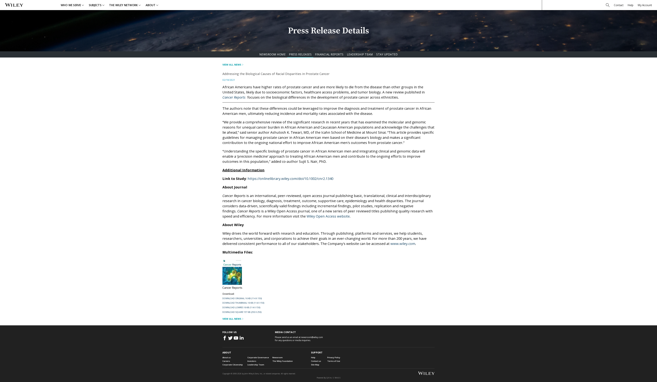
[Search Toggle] (608, 5)
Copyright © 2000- (231, 373)
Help (630, 5)
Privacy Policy (333, 357)
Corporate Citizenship (232, 364)
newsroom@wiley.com (312, 337)
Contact (618, 5)
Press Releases (300, 54)
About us (226, 357)
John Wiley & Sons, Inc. (253, 373)
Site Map (315, 364)
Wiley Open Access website (328, 216)
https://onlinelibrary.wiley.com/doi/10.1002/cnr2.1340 (290, 178)
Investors (251, 361)
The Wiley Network (123, 5)
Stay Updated (387, 54)
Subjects (95, 5)
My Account (645, 5)
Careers (226, 361)
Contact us (316, 361)
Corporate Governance (258, 357)
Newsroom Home (272, 54)
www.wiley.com (402, 243)
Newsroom (277, 357)
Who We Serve (71, 5)
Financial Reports (329, 54)
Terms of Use (333, 361)
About (150, 5)
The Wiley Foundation (282, 361)
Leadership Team (360, 54)
